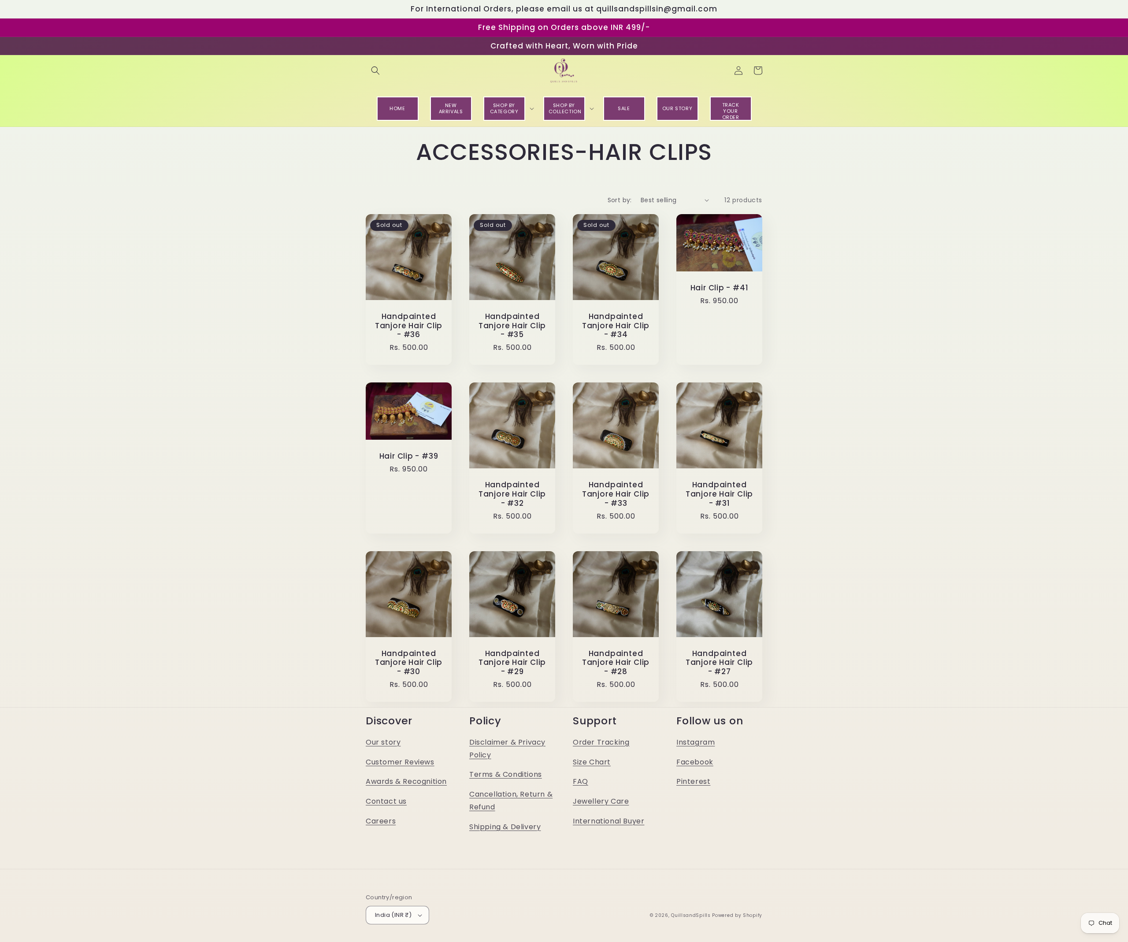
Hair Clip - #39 (408, 456)
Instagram (695, 742)
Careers (381, 821)
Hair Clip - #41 (719, 288)
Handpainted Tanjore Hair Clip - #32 (512, 494)
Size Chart (592, 762)
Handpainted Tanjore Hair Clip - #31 (719, 494)
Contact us (386, 801)
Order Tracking (601, 742)
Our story (383, 742)
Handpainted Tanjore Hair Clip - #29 (512, 662)
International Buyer (608, 821)
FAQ (580, 781)
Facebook (694, 762)
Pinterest (693, 781)
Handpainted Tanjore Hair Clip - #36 (408, 325)
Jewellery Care (601, 801)
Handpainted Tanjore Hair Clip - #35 (512, 325)
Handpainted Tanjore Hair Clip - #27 (719, 662)
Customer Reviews (400, 762)
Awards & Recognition (406, 781)
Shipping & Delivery (505, 827)
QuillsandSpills (691, 915)
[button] (375, 70)
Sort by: (620, 200)
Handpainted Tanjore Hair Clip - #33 (615, 494)
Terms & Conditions (505, 774)
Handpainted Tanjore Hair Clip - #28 (615, 662)
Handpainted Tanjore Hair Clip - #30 (408, 662)
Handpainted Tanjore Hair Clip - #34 (615, 325)
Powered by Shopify (737, 915)
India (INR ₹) (393, 915)
